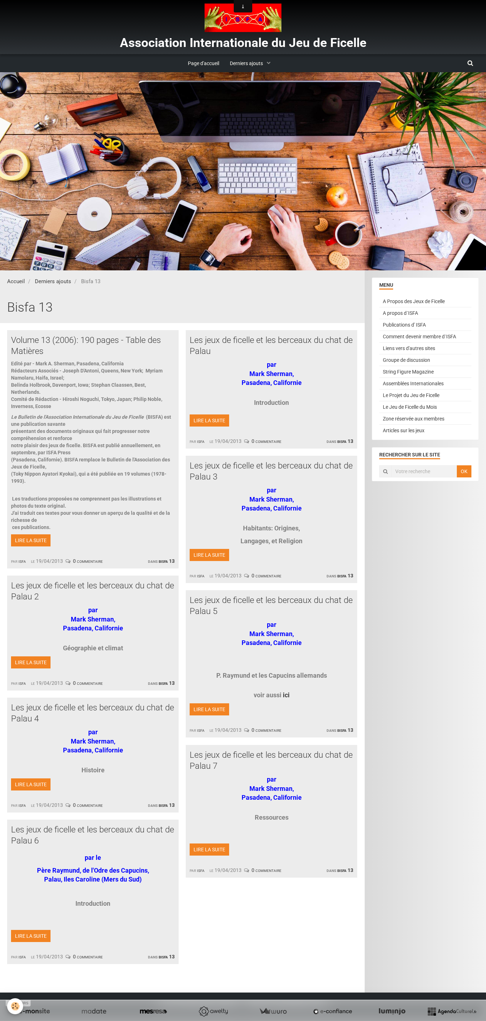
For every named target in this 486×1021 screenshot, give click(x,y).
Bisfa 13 (167, 561)
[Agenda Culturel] (452, 1011)
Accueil (16, 281)
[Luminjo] (392, 1011)
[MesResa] (153, 1011)
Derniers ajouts (247, 63)
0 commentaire (88, 561)
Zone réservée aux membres (413, 419)
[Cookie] (15, 1006)
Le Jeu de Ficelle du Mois (410, 407)
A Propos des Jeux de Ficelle (414, 301)
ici (286, 695)
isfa (22, 561)
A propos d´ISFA (400, 313)
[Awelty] (213, 1011)
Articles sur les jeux (403, 430)
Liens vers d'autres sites (409, 348)
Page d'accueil (203, 63)
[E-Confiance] (332, 1011)
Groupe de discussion (406, 360)
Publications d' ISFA (404, 325)
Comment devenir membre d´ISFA (419, 336)
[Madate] (94, 1011)
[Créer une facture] (273, 1011)
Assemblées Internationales (413, 383)
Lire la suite (31, 540)
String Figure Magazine (408, 372)
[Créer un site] (34, 1011)
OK (464, 471)
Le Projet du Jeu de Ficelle (411, 395)
